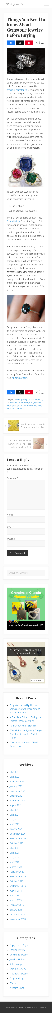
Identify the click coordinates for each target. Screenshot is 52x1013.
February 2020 (17, 871)
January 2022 (16, 786)
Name (11, 514)
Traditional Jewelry (18, 973)
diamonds (14, 402)
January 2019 (16, 909)
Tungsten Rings (17, 978)
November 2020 (18, 838)
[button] (46, 4)
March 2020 (16, 866)
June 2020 (14, 852)
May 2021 (14, 819)
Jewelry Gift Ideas (18, 959)
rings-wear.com (19, 377)
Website (11, 538)
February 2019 (17, 904)
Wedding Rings (17, 987)
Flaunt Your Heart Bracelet (23, 725)
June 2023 (14, 776)
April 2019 (14, 895)
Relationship (16, 964)
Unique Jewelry (13, 4)
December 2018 (18, 914)
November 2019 (18, 876)
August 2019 (16, 890)
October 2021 (16, 795)
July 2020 (14, 847)
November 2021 (18, 791)
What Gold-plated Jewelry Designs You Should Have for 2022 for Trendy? (26, 734)
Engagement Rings (19, 945)
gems (14, 405)
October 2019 (16, 881)
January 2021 (16, 829)
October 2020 (16, 843)
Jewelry (30, 405)
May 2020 (14, 857)
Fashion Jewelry (21, 399)
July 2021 (14, 810)
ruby (35, 405)
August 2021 (16, 805)
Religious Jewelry (18, 968)
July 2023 (14, 772)
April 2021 (14, 824)
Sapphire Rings (18, 408)
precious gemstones (17, 89)
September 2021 (18, 800)
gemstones (21, 405)
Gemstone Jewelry (35, 399)
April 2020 (14, 862)
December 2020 (18, 833)
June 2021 (14, 814)
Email (10, 526)
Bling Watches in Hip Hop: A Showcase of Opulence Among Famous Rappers (25, 709)
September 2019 (18, 885)
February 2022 (17, 781)
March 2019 (16, 900)
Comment (12, 478)
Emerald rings (13, 221)
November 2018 (18, 919)
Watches (14, 983)
